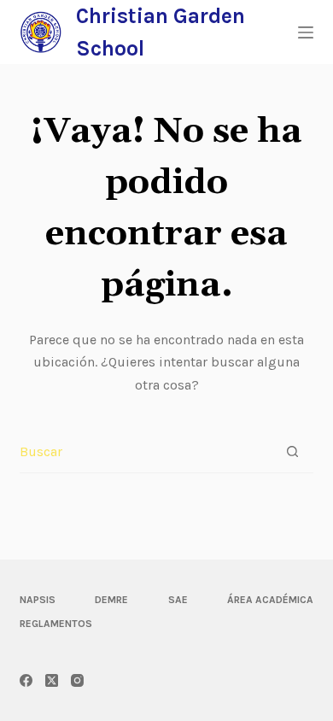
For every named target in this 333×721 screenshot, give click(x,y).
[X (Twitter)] (51, 680)
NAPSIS (38, 600)
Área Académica (270, 600)
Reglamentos (56, 624)
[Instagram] (77, 680)
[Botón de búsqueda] (292, 451)
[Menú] (305, 32)
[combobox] (145, 452)
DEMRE (111, 600)
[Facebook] (26, 680)
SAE (178, 600)
